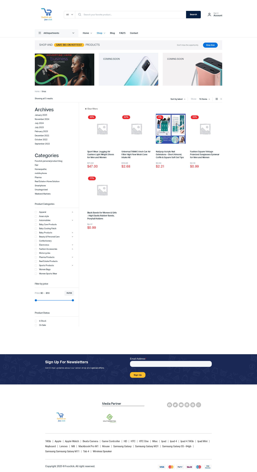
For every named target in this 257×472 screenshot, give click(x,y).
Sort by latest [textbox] (177, 99)
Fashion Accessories (48, 249)
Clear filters (92, 109)
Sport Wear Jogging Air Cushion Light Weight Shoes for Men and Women (100, 155)
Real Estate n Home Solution (47, 182)
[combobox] (178, 99)
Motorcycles (44, 253)
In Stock (42, 321)
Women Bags (45, 270)
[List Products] (221, 99)
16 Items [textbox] (203, 99)
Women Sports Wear (48, 274)
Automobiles (44, 220)
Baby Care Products (48, 225)
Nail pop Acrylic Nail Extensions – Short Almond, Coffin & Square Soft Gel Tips (170, 155)
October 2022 (41, 140)
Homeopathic (41, 169)
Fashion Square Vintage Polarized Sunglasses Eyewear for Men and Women (204, 155)
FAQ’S (122, 33)
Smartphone (40, 186)
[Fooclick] (46, 14)
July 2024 (39, 123)
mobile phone (41, 173)
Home (86, 33)
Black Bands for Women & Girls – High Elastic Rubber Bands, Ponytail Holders (102, 216)
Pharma (38, 178)
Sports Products (46, 266)
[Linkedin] (186, 404)
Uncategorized (41, 190)
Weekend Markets (43, 194)
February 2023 (41, 132)
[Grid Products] (217, 99)
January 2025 (41, 115)
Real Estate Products (48, 261)
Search (193, 15)
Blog (112, 33)
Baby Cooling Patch (47, 229)
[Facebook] (169, 404)
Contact (134, 33)
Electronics (44, 245)
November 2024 (42, 119)
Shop (99, 33)
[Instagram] (198, 404)
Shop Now (210, 45)
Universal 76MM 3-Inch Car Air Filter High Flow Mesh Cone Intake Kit (136, 155)
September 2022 (42, 144)
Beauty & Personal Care (49, 237)
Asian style (44, 216)
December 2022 (42, 136)
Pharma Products (46, 257)
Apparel (42, 212)
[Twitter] (175, 404)
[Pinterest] (192, 404)
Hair (36, 165)
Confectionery (45, 241)
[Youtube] (181, 404)
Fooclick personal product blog (48, 161)
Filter (69, 293)
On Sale (42, 325)
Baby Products (45, 233)
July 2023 (39, 127)
